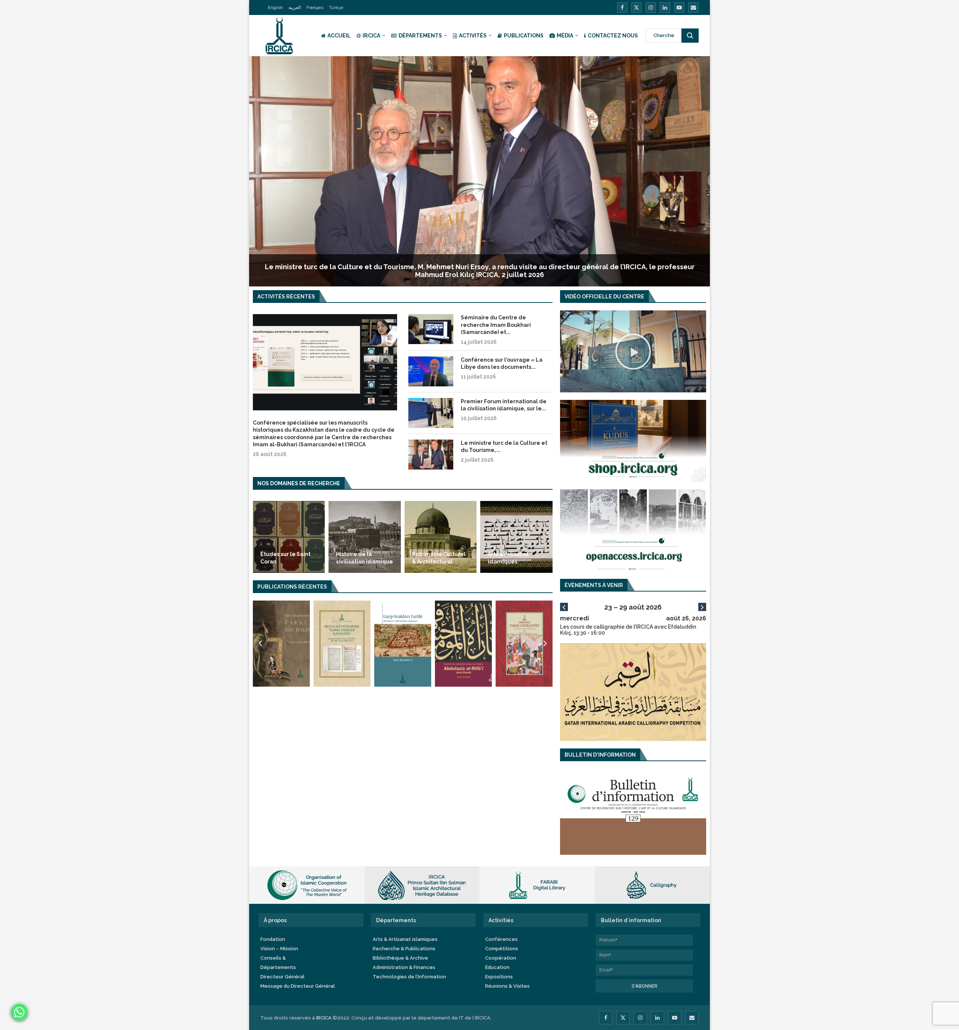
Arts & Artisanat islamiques (508, 558)
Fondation (272, 939)
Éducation (497, 967)
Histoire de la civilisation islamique (364, 558)
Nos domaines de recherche (298, 483)
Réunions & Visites (507, 986)
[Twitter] (636, 7)
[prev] (564, 607)
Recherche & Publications (404, 948)
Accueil (339, 36)
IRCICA (371, 36)
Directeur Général (282, 976)
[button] (260, 643)
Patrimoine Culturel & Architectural (439, 558)
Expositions (499, 976)
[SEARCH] (690, 35)
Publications (524, 36)
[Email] (693, 7)
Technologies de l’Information (409, 976)
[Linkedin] (665, 7)
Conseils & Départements (278, 962)
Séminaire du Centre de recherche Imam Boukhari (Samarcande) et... (496, 325)
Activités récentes (286, 297)
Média (565, 36)
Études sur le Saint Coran (285, 558)
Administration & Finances (404, 967)
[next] (702, 607)
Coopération (500, 958)
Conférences (501, 939)
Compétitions (501, 948)
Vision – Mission (279, 948)
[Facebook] (622, 7)
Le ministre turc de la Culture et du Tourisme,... (504, 446)
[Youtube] (679, 7)
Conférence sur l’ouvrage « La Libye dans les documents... (501, 363)
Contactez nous (613, 36)
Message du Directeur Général (297, 986)
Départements (420, 36)
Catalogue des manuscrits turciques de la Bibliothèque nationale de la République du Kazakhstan (479, 275)
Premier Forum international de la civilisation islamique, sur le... (504, 405)
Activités (473, 36)
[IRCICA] (633, 403)
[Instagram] (650, 7)
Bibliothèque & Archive (400, 958)
